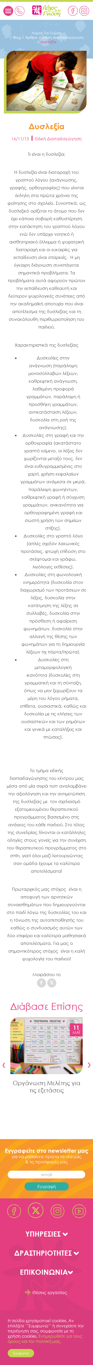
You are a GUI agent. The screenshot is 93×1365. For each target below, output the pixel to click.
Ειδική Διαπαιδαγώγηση (63, 37)
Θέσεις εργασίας (49, 1292)
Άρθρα (31, 37)
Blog (17, 37)
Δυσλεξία (48, 41)
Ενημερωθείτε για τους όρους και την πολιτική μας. (45, 1339)
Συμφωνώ (21, 1353)
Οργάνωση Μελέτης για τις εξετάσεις (46, 1086)
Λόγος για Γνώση (46, 33)
